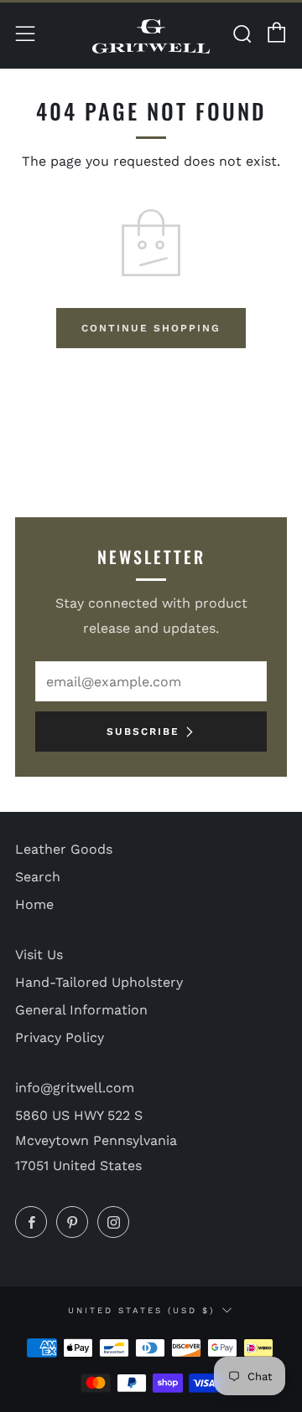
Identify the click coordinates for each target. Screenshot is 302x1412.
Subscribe (143, 731)
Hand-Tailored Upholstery (99, 982)
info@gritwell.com (74, 1088)
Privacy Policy (59, 1037)
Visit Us (39, 955)
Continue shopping (151, 328)
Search (37, 877)
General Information (81, 1010)
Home (34, 904)
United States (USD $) (141, 1310)
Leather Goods (63, 849)
